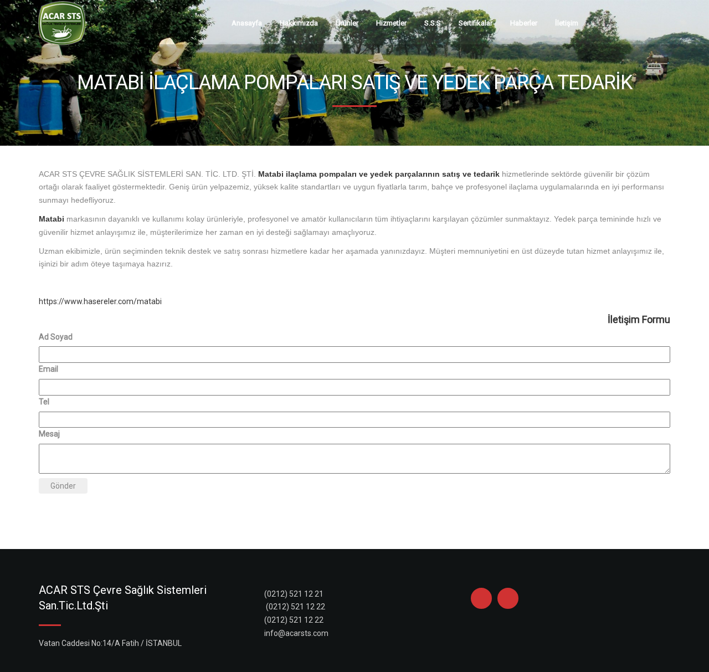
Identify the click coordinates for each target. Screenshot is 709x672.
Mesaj (49, 433)
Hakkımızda (299, 23)
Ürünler (347, 23)
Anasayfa (247, 23)
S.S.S (432, 23)
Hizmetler (391, 23)
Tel (44, 401)
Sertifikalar (475, 23)
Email (48, 369)
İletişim (566, 23)
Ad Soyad (56, 336)
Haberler (523, 23)
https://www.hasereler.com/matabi (100, 301)
